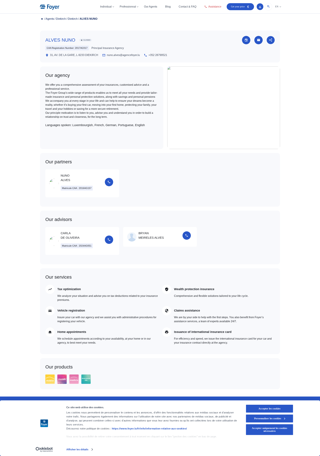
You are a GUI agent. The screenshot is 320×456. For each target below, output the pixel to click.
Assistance (214, 6)
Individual (106, 6)
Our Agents (150, 6)
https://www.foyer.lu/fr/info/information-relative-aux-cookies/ (149, 428)
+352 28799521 (157, 55)
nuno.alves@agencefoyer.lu (123, 55)
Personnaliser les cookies (267, 418)
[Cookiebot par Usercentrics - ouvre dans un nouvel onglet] (44, 449)
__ (42, 18)
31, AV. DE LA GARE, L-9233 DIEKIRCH (74, 55)
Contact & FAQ (187, 6)
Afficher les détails (77, 449)
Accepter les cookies (269, 408)
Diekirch (61, 18)
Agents (50, 18)
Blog (168, 6)
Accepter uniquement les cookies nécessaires (269, 429)
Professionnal (128, 6)
